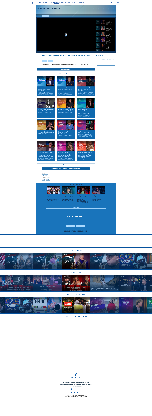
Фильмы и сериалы (65, 2)
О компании (68, 380)
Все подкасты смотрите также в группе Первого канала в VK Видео (65, 168)
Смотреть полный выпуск (66, 69)
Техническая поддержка (87, 384)
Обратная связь (77, 384)
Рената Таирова (44, 175)
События (72, 386)
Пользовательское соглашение (66, 384)
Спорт (73, 2)
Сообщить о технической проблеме (108, 59)
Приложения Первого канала (69, 382)
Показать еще (66, 164)
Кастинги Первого (80, 382)
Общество (47, 179)
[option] (105, 21)
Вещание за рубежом (77, 388)
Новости (45, 2)
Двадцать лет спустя (48, 8)
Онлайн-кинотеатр (83, 380)
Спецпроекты (74, 380)
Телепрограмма (81, 2)
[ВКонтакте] (44, 61)
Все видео (87, 382)
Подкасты (56, 2)
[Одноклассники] (50, 61)
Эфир (40, 2)
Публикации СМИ (78, 386)
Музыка (43, 179)
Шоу (51, 2)
